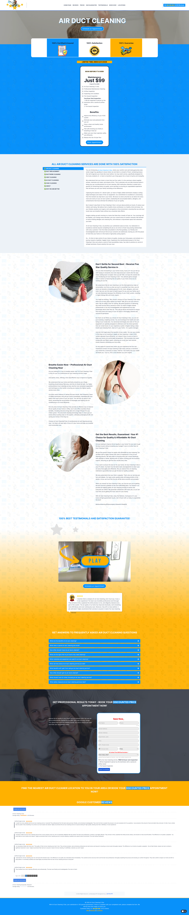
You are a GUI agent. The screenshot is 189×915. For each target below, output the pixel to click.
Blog (87, 910)
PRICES (82, 5)
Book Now (112, 5)
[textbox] (127, 748)
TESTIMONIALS (103, 5)
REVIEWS (75, 5)
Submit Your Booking (104, 769)
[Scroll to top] (185, 908)
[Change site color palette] (184, 911)
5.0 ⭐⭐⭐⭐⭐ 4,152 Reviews (174, 5)
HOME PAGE (67, 5)
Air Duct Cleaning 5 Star (105, 170)
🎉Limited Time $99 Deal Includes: (118, 752)
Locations (99, 910)
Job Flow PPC (109, 893)
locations (121, 5)
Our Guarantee (91, 5)
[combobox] (129, 748)
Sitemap (92, 910)
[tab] (63, 168)
